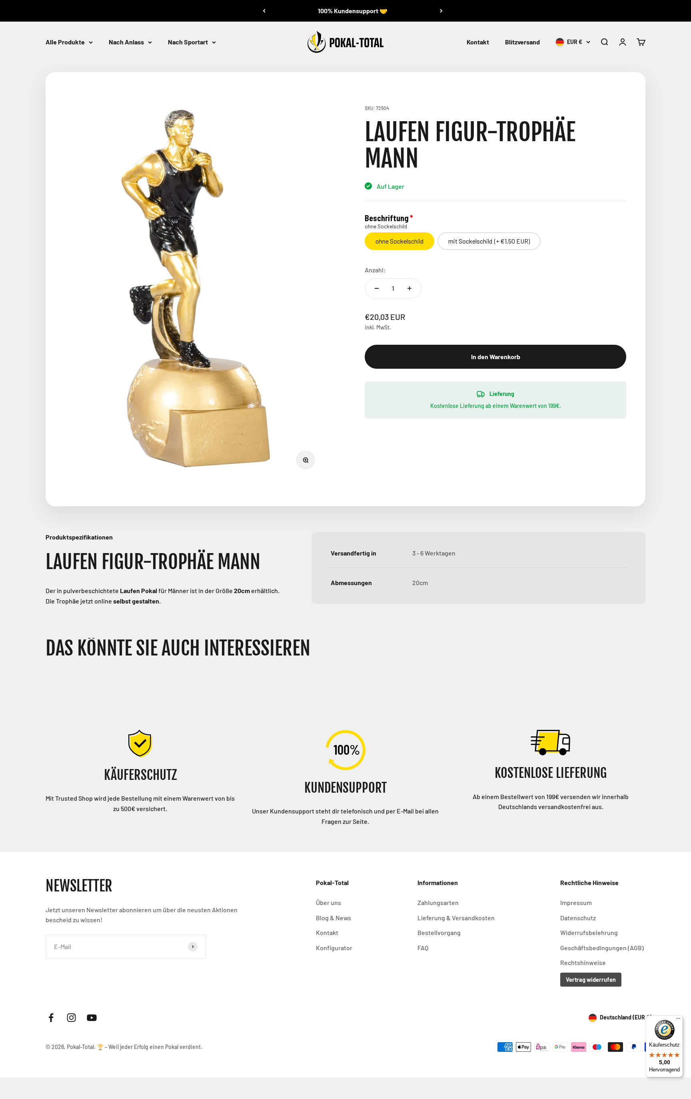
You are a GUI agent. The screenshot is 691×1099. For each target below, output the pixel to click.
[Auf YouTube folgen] (91, 1017)
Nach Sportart (188, 42)
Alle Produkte (65, 42)
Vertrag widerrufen (591, 979)
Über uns (328, 902)
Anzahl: (375, 270)
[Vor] (441, 11)
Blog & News (333, 917)
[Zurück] (264, 11)
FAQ (422, 947)
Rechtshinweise (583, 962)
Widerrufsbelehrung (589, 932)
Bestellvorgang (439, 932)
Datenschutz (578, 917)
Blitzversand (522, 42)
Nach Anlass (126, 42)
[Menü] (678, 1020)
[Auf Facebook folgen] (51, 1017)
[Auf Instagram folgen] (71, 1017)
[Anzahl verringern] (376, 288)
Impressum (576, 902)
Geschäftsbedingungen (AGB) (602, 947)
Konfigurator (334, 947)
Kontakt (478, 42)
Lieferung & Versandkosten (456, 917)
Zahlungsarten (438, 902)
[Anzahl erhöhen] (409, 288)
